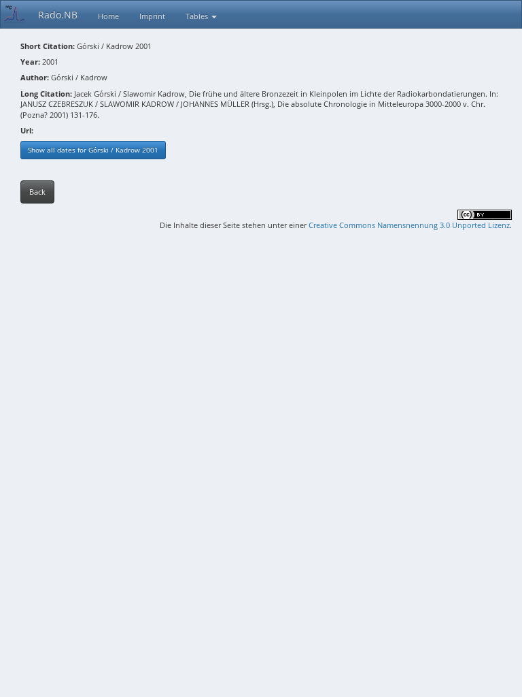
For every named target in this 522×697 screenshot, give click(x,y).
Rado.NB (57, 14)
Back (37, 192)
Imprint (152, 16)
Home (108, 16)
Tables (198, 16)
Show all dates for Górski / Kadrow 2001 (93, 150)
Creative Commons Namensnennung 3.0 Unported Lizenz (409, 225)
